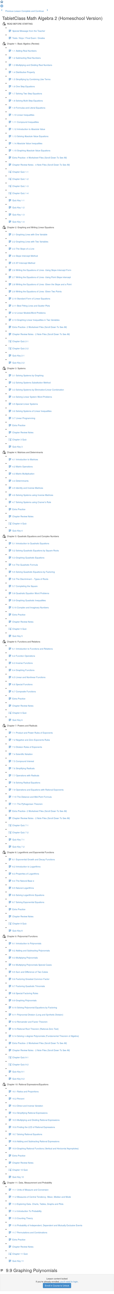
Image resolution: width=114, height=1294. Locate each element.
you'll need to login (69, 1281)
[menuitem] (2, 6)
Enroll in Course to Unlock (57, 1285)
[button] (2, 2)
